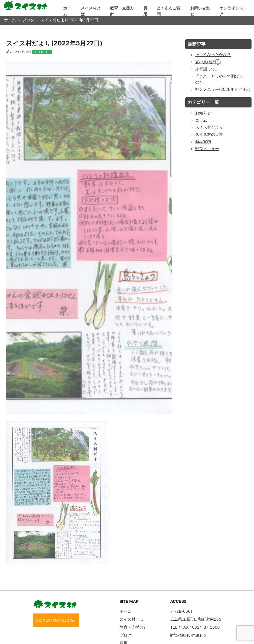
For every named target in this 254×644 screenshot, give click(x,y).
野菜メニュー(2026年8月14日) (223, 89)
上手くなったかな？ (213, 54)
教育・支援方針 (133, 627)
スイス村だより (42, 52)
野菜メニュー (207, 148)
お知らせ (203, 112)
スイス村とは (131, 619)
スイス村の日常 (209, 134)
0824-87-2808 (206, 627)
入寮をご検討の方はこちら (56, 620)
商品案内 (203, 141)
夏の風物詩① (208, 61)
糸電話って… (206, 69)
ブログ (125, 635)
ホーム (125, 611)
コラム (201, 120)
